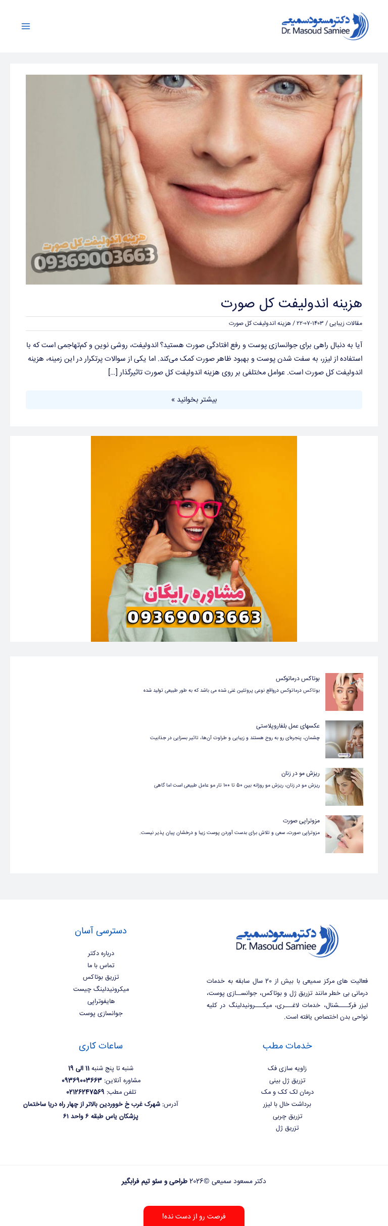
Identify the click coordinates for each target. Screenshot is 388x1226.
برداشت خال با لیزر (287, 1104)
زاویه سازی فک (287, 1069)
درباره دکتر (101, 954)
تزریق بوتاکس (101, 977)
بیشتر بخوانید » (194, 399)
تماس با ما (100, 966)
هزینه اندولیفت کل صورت (291, 304)
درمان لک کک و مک (287, 1092)
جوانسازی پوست (101, 1014)
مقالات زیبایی (345, 323)
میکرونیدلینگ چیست (101, 989)
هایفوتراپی (101, 1001)
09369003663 (82, 1081)
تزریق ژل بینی (287, 1081)
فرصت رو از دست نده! (194, 1216)
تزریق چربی (287, 1116)
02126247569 (85, 1092)
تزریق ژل (287, 1128)
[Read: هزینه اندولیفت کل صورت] (194, 180)
